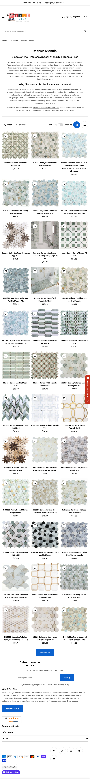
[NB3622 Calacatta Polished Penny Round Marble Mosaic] (16, 619)
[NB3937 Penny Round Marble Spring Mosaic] (45, 145)
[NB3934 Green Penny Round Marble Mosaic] (74, 577)
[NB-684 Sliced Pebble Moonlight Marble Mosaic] (45, 535)
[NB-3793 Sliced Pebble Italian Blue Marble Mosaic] (74, 535)
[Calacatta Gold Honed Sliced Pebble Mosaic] (74, 492)
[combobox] (45, 31)
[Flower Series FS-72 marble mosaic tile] (45, 365)
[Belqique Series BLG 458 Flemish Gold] (74, 407)
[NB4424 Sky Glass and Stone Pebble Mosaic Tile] (45, 193)
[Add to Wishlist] (5, 135)
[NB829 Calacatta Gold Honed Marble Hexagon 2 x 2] (45, 619)
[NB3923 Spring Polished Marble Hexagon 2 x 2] (74, 365)
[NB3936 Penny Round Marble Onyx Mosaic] (16, 492)
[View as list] (84, 124)
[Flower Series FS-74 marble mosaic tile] (16, 145)
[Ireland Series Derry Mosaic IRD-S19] (74, 235)
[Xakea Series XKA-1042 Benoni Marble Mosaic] (45, 577)
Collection (14, 41)
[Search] (84, 31)
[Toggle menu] (3, 16)
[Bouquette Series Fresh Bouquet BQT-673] (16, 235)
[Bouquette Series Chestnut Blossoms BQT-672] (16, 450)
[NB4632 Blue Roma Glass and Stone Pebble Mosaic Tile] (74, 619)
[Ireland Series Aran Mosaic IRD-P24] (74, 323)
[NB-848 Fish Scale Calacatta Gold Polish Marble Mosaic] (16, 577)
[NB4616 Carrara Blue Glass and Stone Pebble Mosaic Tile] (74, 193)
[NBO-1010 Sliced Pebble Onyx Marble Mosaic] (74, 280)
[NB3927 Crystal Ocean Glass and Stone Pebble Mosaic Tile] (16, 323)
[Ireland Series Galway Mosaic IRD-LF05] (16, 407)
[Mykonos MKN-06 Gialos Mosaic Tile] (45, 407)
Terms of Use (51, 685)
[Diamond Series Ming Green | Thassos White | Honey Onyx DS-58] (45, 235)
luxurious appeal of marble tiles (46, 108)
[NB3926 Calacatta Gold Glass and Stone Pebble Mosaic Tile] (45, 492)
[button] (87, 389)
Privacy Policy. (63, 685)
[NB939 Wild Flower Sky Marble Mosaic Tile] (74, 450)
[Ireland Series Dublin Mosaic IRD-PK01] (45, 323)
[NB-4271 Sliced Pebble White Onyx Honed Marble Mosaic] (45, 450)
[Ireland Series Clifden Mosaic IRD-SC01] (16, 535)
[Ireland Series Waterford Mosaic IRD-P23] (45, 280)
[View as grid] (76, 124)
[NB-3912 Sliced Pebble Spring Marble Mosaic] (16, 193)
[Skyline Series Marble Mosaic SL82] (16, 365)
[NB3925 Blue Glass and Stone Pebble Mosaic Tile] (16, 280)
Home (4, 41)
